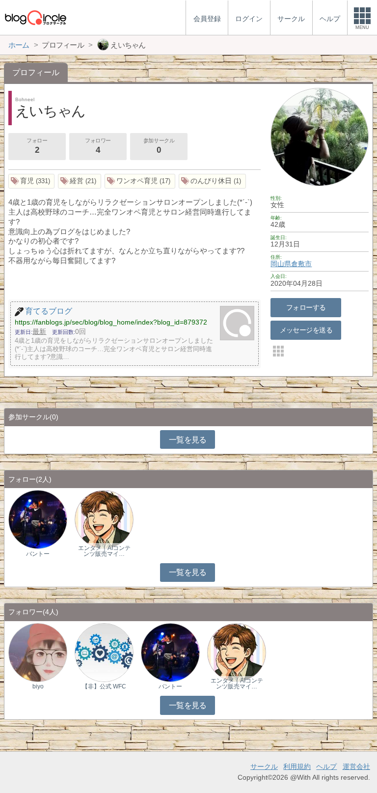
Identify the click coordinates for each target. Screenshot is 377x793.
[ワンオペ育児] (140, 181)
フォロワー (98, 146)
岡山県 (280, 264)
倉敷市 (301, 264)
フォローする (306, 307)
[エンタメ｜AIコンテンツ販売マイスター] (104, 519)
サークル (264, 766)
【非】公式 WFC (104, 686)
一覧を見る (188, 440)
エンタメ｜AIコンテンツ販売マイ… (104, 551)
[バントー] (37, 519)
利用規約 (297, 766)
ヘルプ (326, 766)
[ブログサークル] (35, 17)
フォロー (37, 146)
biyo (38, 686)
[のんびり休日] (212, 181)
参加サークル (158, 146)
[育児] (31, 181)
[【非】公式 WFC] (104, 652)
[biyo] (37, 652)
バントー (38, 554)
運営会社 (356, 766)
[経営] (79, 181)
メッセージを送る (306, 330)
